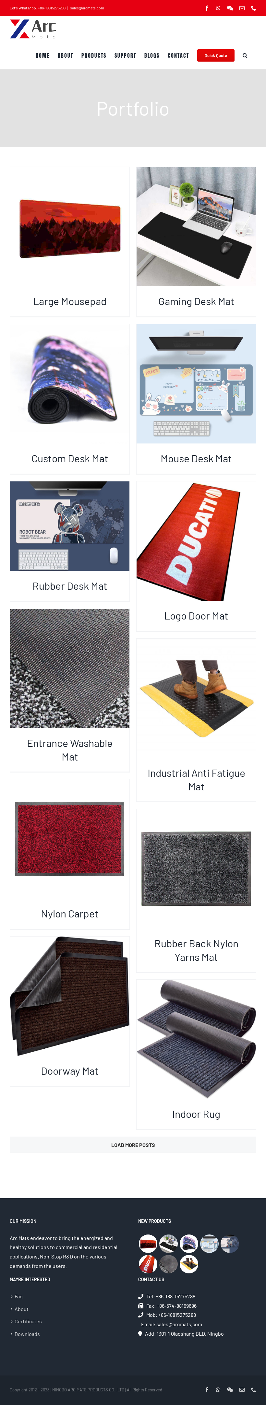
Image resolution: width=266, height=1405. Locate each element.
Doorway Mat (70, 1070)
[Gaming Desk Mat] (168, 1244)
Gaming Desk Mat (196, 301)
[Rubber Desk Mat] (229, 1244)
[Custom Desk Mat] (189, 1244)
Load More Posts (133, 1145)
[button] (245, 55)
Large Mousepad (69, 301)
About (22, 1309)
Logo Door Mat (196, 615)
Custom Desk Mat (69, 458)
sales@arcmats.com (87, 8)
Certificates (28, 1321)
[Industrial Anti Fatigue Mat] (189, 1264)
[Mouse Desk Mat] (209, 1244)
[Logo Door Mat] (148, 1264)
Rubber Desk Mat (69, 585)
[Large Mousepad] (148, 1244)
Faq (19, 1296)
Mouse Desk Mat (196, 458)
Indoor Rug (196, 1113)
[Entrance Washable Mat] (168, 1264)
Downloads (27, 1334)
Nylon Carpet (70, 913)
